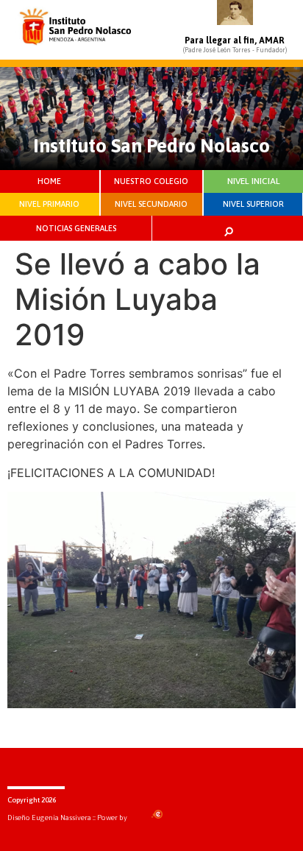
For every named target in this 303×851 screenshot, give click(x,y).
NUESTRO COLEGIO (151, 181)
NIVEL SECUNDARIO (151, 203)
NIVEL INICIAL (253, 181)
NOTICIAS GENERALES (76, 228)
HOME (49, 181)
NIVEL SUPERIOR (253, 203)
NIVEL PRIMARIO (49, 203)
